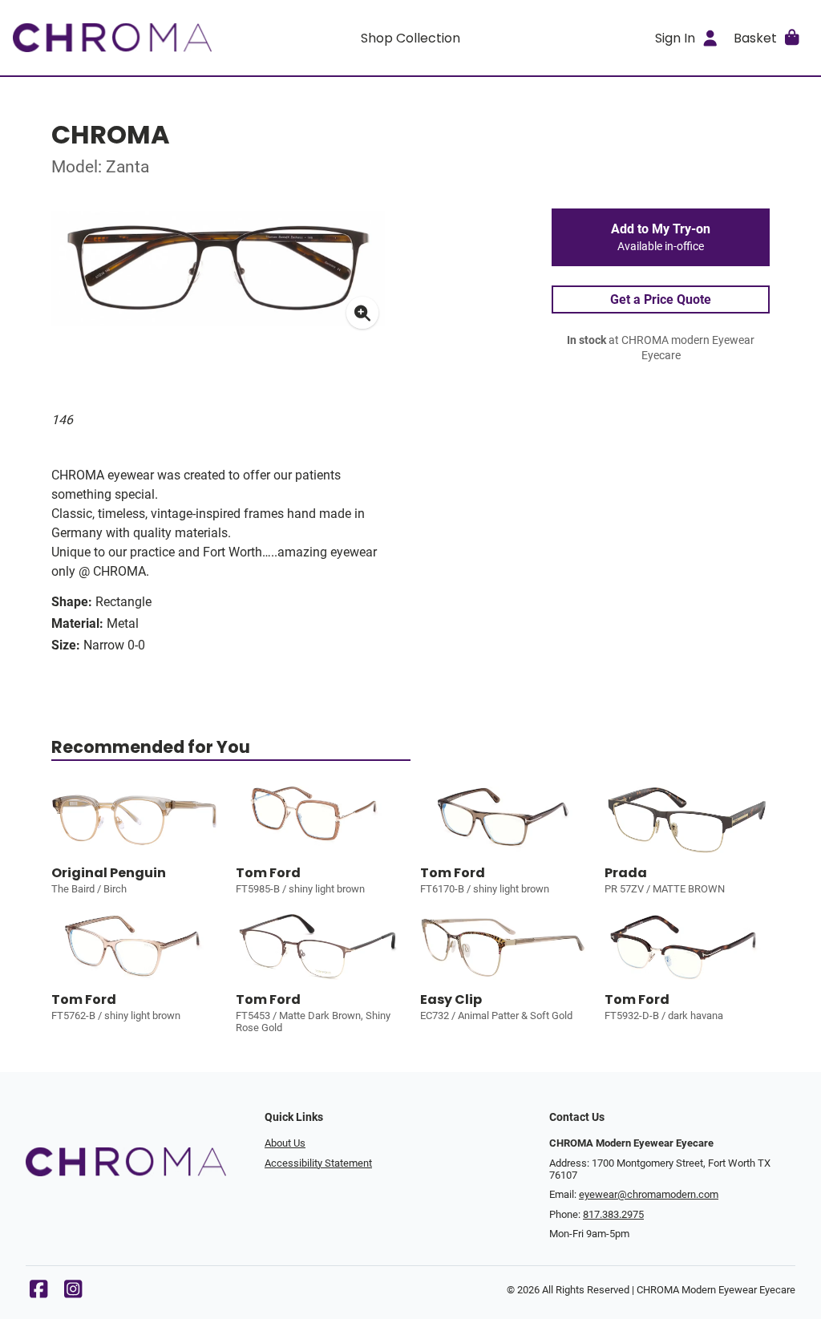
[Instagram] (73, 1293)
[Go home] (112, 37)
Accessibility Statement (318, 1163)
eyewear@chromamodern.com (648, 1194)
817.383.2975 (613, 1214)
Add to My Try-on (660, 237)
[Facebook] (38, 1293)
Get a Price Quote (660, 299)
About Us (285, 1143)
